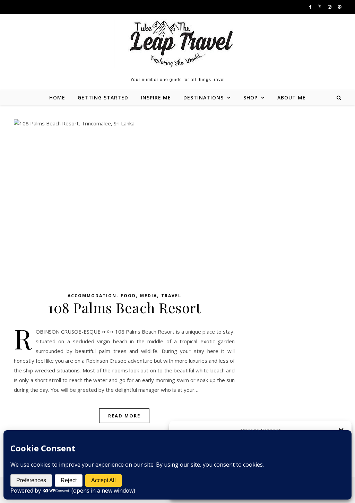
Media (148, 296)
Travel (171, 296)
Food (128, 296)
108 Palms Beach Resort (124, 307)
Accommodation (92, 296)
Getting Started (103, 97)
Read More (124, 416)
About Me (291, 97)
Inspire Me (156, 97)
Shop (250, 97)
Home (57, 97)
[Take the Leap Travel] (177, 43)
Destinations (203, 97)
